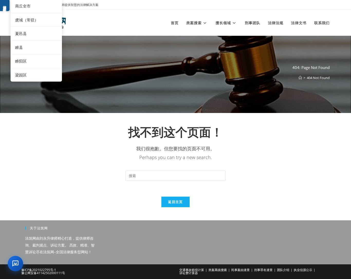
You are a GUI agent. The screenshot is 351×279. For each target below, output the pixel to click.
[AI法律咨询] (15, 263)
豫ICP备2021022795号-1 (38, 270)
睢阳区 (21, 61)
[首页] (300, 77)
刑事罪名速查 (263, 270)
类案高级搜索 (217, 270)
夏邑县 (21, 33)
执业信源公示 (303, 270)
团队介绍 (283, 270)
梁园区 (21, 74)
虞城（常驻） (26, 19)
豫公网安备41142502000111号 (43, 273)
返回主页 (175, 201)
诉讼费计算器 (188, 273)
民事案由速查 (240, 270)
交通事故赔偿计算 (191, 270)
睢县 (19, 47)
